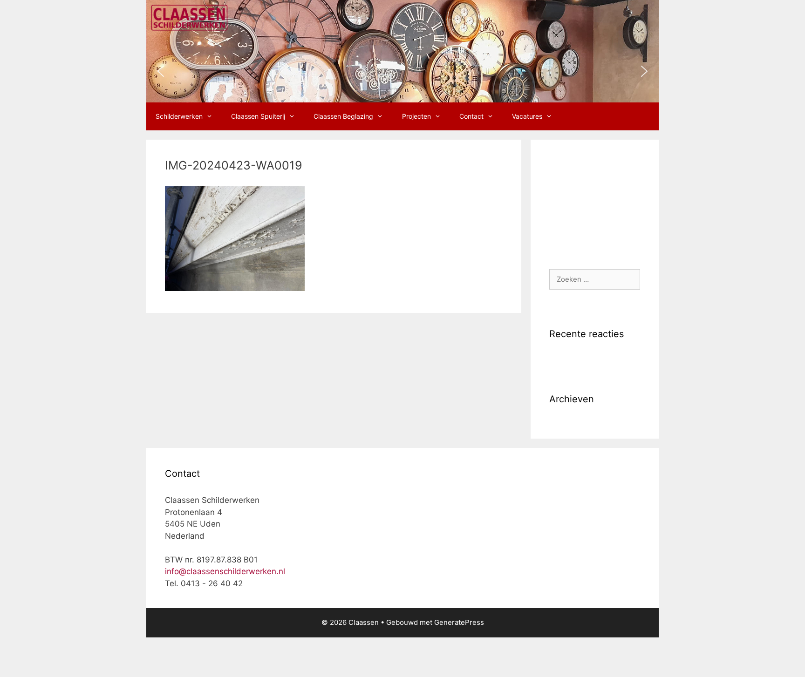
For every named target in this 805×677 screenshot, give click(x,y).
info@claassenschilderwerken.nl (225, 571)
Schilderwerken (179, 116)
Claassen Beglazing (343, 116)
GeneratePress (459, 622)
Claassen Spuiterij (258, 116)
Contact (471, 116)
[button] (160, 71)
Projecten (416, 116)
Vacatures (527, 116)
